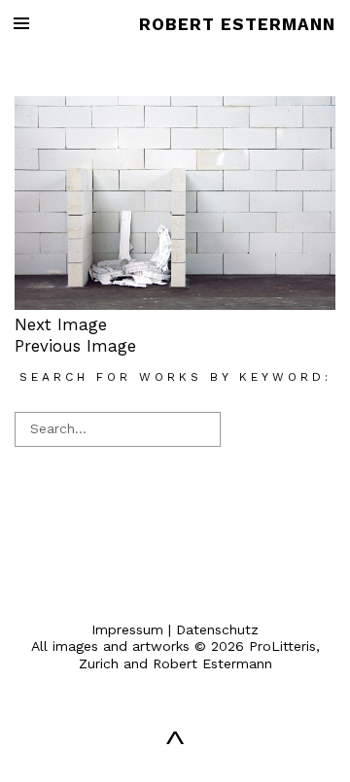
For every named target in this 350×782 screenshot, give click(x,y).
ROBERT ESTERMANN (237, 24)
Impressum (127, 629)
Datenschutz (217, 629)
